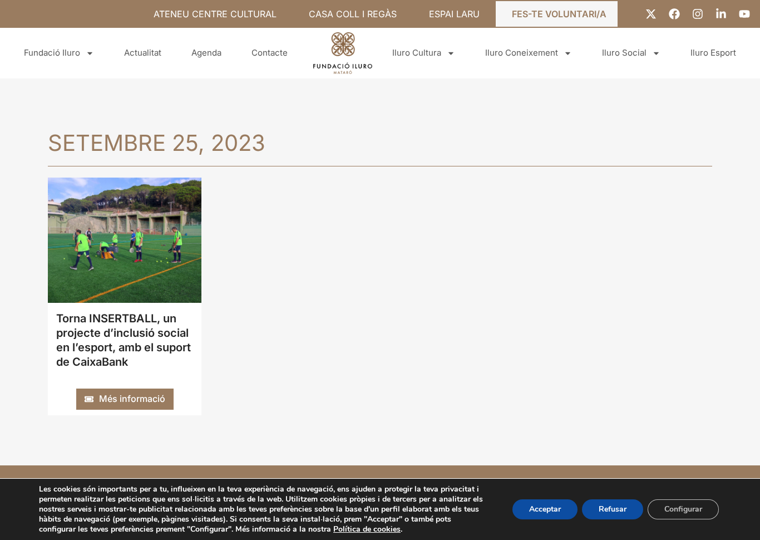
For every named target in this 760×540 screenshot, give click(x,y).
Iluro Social (624, 52)
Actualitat (142, 52)
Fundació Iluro (52, 52)
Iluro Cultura (416, 52)
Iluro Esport (713, 52)
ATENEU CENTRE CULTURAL (215, 13)
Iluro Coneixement (521, 52)
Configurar (683, 509)
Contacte (269, 52)
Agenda (206, 52)
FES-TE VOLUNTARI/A (559, 13)
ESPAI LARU (454, 13)
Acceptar (545, 509)
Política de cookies (367, 529)
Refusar (612, 509)
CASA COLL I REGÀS (353, 13)
